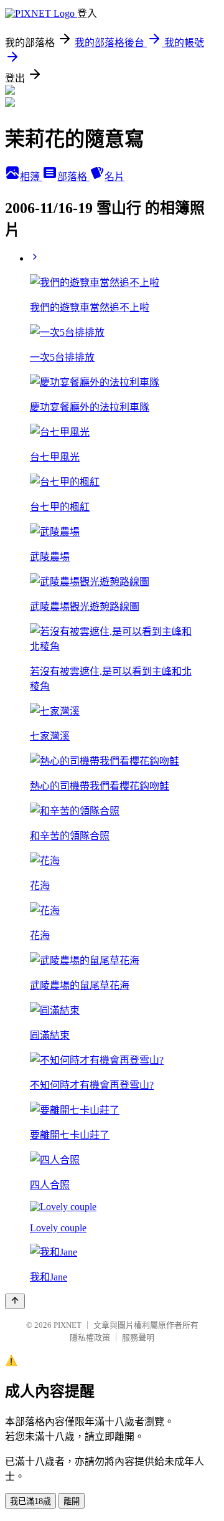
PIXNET (68, 1325)
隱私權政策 (90, 1337)
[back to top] (15, 1301)
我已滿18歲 (30, 1501)
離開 (71, 1501)
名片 (114, 176)
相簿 (31, 176)
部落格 (73, 176)
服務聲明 (138, 1337)
